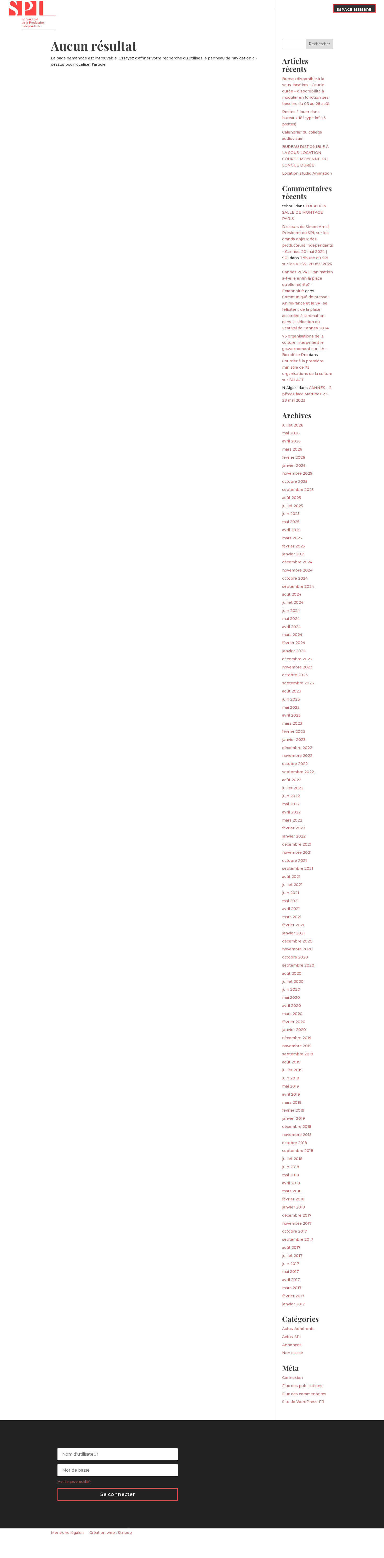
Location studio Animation (307, 173)
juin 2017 (290, 1263)
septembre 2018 (297, 1150)
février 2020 (293, 1021)
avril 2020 (291, 1005)
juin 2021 (290, 892)
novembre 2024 (297, 570)
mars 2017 (291, 1287)
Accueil (123, 14)
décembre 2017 (296, 1215)
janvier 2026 (294, 465)
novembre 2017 (297, 1223)
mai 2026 (291, 433)
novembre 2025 (297, 473)
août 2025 (291, 497)
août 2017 (291, 1247)
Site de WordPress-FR (303, 1401)
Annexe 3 (250, 10)
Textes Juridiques (216, 10)
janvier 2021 (293, 933)
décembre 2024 (297, 562)
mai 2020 (291, 997)
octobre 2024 (295, 578)
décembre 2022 (297, 747)
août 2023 (291, 691)
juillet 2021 (292, 884)
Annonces (291, 1345)
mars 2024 (292, 634)
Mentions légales (67, 1533)
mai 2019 (290, 1086)
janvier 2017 (293, 1304)
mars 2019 (291, 1102)
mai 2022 (291, 804)
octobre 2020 (295, 957)
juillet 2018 (292, 1158)
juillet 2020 (293, 981)
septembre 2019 (297, 1054)
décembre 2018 (296, 1126)
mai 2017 (290, 1271)
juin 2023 (291, 699)
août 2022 (291, 780)
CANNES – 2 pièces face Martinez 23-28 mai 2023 (306, 394)
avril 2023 (291, 715)
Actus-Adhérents (298, 1328)
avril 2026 (291, 441)
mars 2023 (292, 723)
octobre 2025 (294, 481)
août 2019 (291, 1062)
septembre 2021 (297, 868)
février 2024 (293, 642)
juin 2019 (290, 1078)
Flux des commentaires (304, 1393)
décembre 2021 (296, 844)
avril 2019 (291, 1094)
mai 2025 (290, 521)
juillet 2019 (292, 1070)
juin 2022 (291, 796)
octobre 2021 (294, 860)
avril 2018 (291, 1183)
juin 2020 (291, 989)
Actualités (179, 10)
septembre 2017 (297, 1239)
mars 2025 (292, 538)
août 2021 (291, 876)
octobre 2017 (294, 1231)
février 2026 (293, 457)
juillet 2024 (292, 602)
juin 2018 (290, 1167)
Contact (318, 10)
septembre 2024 (298, 586)
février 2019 (293, 1110)
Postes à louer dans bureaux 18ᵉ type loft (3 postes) (304, 118)
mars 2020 (292, 1013)
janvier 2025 (293, 554)
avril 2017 (291, 1279)
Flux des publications (302, 1385)
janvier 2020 (294, 1029)
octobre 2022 (295, 763)
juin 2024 (291, 610)
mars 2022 (292, 820)
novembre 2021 (297, 852)
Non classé (292, 1352)
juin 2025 (291, 513)
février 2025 (293, 546)
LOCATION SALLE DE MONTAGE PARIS (304, 212)
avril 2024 (291, 626)
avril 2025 (291, 530)
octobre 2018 (294, 1142)
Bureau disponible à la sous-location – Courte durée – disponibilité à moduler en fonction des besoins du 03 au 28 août (306, 91)
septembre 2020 (298, 965)
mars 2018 (291, 1191)
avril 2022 (291, 812)
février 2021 (293, 925)
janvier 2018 (293, 1207)
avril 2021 (291, 908)
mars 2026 (292, 449)
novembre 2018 (297, 1134)
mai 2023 (291, 707)
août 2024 (291, 594)
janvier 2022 (294, 836)
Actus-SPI (291, 1336)
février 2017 (293, 1296)
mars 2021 (291, 916)
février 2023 (293, 731)
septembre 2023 (298, 683)
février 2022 (293, 828)
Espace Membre (354, 10)
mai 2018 (290, 1175)
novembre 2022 (297, 755)
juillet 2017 (292, 1255)
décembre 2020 (297, 941)
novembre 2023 (297, 667)
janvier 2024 (294, 650)
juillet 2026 (292, 425)
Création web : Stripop (110, 1533)
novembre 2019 (297, 1046)
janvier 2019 (293, 1118)
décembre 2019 (296, 1037)
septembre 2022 (298, 771)
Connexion (292, 1377)
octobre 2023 (295, 675)
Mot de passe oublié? (74, 1482)
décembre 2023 (297, 659)
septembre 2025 (298, 489)
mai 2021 (290, 901)
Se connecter (117, 1494)
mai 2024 (291, 618)
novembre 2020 (297, 949)
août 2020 (291, 973)
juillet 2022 (292, 788)
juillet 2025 (292, 505)
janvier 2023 (294, 739)
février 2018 (293, 1199)
